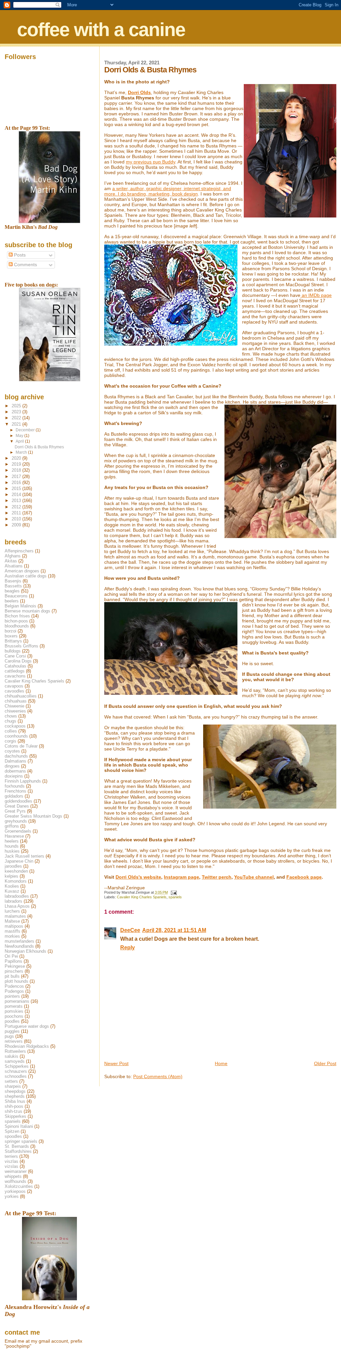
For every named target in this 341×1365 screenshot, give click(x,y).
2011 (17, 512)
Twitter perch (216, 877)
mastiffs (12, 931)
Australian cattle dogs (26, 575)
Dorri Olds (139, 92)
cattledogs (15, 670)
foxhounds (15, 786)
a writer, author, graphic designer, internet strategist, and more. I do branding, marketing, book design (167, 191)
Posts (19, 255)
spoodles (13, 1136)
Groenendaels (18, 831)
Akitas (11, 560)
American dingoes (22, 570)
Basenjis (13, 580)
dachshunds (16, 756)
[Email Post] (173, 892)
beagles (12, 590)
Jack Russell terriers (24, 856)
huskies (12, 851)
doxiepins (14, 776)
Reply (127, 947)
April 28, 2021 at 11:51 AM (174, 930)
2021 (17, 424)
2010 (17, 518)
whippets (13, 1176)
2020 (17, 458)
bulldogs (13, 650)
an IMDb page (316, 295)
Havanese (14, 836)
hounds (12, 846)
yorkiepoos (15, 1191)
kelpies (11, 876)
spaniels (175, 897)
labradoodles (17, 896)
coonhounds (16, 736)
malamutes (15, 916)
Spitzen (12, 1131)
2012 (17, 506)
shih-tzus (13, 1111)
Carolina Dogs (18, 660)
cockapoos (15, 726)
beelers (12, 600)
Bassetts (13, 585)
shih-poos (14, 1106)
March (22, 452)
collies (11, 731)
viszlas (11, 1161)
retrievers (14, 1041)
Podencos (14, 986)
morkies (12, 936)
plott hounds (16, 981)
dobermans (15, 771)
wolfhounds (15, 1181)
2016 (17, 482)
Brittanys (13, 640)
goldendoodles (18, 801)
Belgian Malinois (20, 605)
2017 (17, 476)
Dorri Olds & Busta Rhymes (39, 447)
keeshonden (16, 871)
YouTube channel (254, 877)
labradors (13, 901)
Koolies (12, 886)
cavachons (15, 675)
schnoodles (16, 1076)
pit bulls (12, 976)
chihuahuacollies (21, 696)
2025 (17, 405)
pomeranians (17, 1001)
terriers (11, 1156)
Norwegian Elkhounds (25, 951)
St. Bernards (17, 1146)
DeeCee (130, 930)
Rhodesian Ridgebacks (27, 1046)
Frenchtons (15, 791)
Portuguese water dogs (27, 1026)
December (26, 430)
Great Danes (17, 806)
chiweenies (15, 711)
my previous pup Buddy (150, 161)
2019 (17, 464)
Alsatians (14, 565)
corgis (10, 741)
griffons (12, 826)
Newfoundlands (19, 946)
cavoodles (14, 691)
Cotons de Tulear (21, 746)
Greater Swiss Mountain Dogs (33, 816)
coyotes (12, 751)
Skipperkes (15, 1116)
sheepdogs (15, 1091)
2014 (17, 494)
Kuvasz (12, 891)
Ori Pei (11, 956)
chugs (10, 721)
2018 (17, 470)
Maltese (12, 921)
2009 (17, 524)
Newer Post (116, 1063)
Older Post (325, 1063)
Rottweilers (15, 1051)
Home (221, 1063)
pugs (9, 1036)
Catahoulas (15, 665)
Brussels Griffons (21, 645)
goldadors (14, 796)
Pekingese (15, 966)
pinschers (14, 971)
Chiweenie (14, 706)
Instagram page (181, 877)
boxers (11, 635)
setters (11, 1081)
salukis (11, 1056)
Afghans (13, 555)
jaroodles (13, 866)
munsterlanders (19, 941)
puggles (12, 1031)
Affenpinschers (19, 550)
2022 (17, 417)
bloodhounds (17, 625)
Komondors (16, 881)
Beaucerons (16, 595)
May (20, 435)
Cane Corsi (15, 655)
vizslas (11, 1166)
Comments (25, 264)
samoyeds (15, 1061)
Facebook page (304, 877)
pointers (12, 996)
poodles (12, 1021)
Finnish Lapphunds (23, 781)
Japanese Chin (19, 861)
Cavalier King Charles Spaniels (142, 897)
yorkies (12, 1196)
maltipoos (14, 926)
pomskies (14, 1011)
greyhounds (16, 821)
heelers (12, 841)
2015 (17, 488)
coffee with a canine (101, 29)
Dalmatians (15, 761)
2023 (17, 411)
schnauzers (16, 1071)
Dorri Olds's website (138, 877)
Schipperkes (17, 1066)
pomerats (14, 1006)
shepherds (15, 1096)
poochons (14, 1016)
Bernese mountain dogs (27, 610)
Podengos (14, 991)
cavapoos (14, 686)
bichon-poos (16, 620)
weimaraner (16, 1171)
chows (11, 716)
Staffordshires (18, 1151)
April (20, 441)
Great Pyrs (15, 811)
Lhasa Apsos (17, 906)
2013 (17, 500)
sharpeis (13, 1086)
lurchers (12, 911)
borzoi (10, 630)
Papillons (13, 961)
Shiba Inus (15, 1101)
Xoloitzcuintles (19, 1186)
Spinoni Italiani (19, 1126)
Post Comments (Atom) (157, 1076)
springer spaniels (21, 1141)
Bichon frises (17, 615)
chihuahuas (16, 701)
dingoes (12, 766)
